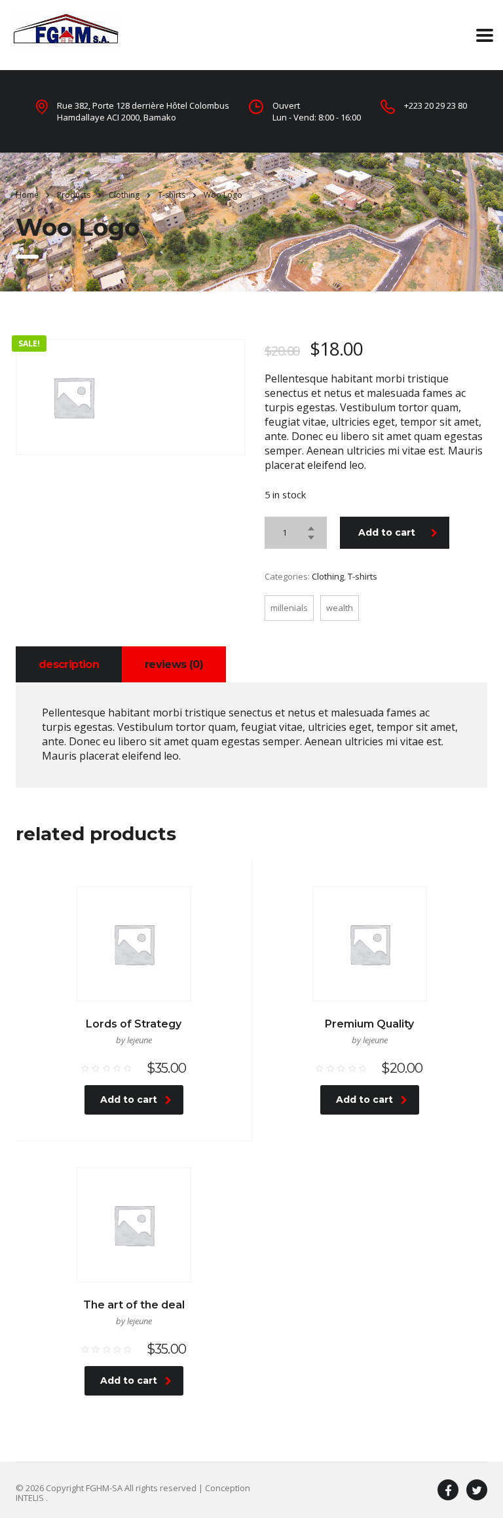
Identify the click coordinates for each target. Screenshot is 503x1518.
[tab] (69, 664)
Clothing (328, 576)
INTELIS (31, 1498)
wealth (339, 608)
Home (27, 194)
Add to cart (386, 532)
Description (69, 664)
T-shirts (362, 576)
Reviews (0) (174, 664)
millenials (289, 608)
